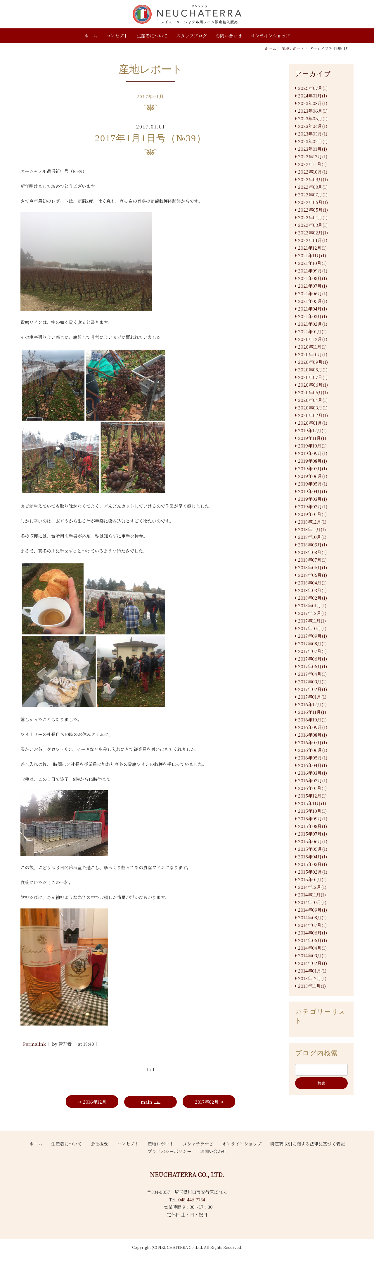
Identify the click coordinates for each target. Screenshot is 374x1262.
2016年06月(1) (312, 750)
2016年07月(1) (312, 742)
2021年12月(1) (312, 248)
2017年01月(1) (312, 697)
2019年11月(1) (312, 438)
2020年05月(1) (313, 392)
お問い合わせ (229, 35)
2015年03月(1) (312, 864)
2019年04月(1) (312, 491)
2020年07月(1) (313, 377)
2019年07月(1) (312, 468)
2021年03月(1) (312, 316)
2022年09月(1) (313, 179)
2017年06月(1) (312, 659)
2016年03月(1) (312, 773)
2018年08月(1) (312, 552)
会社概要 (99, 1144)
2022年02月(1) (313, 232)
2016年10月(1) (312, 719)
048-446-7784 (191, 1199)
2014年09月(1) (312, 910)
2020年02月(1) (313, 415)
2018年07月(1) (312, 560)
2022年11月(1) (312, 164)
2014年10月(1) (312, 902)
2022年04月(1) (313, 217)
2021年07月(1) (312, 286)
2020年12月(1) (312, 339)
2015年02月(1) (312, 872)
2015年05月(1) (312, 849)
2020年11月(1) (312, 347)
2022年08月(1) (313, 187)
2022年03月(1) (313, 225)
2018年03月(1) (312, 590)
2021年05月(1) (312, 301)
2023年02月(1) (313, 141)
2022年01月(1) (312, 240)
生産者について (152, 35)
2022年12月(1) (312, 156)
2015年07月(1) (312, 834)
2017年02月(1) (312, 689)
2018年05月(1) (312, 575)
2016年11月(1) (312, 712)
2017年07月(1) (312, 651)
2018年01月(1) (312, 605)
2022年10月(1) (312, 172)
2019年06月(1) (312, 476)
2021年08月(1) (312, 278)
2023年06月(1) (313, 111)
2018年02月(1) (312, 598)
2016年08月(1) (312, 735)
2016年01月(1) (312, 788)
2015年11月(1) (312, 803)
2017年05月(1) (312, 666)
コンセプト (117, 35)
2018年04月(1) (312, 582)
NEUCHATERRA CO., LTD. (187, 1174)
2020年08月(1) (313, 369)
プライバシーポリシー (169, 1151)
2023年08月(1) (312, 103)
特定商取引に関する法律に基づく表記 (307, 1144)
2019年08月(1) (312, 461)
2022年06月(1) (313, 202)
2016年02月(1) (312, 780)
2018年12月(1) (312, 522)
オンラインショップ (270, 35)
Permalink (34, 1044)
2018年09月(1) (312, 544)
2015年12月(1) (312, 796)
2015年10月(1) (312, 811)
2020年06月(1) (313, 385)
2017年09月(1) (312, 636)
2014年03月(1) (312, 955)
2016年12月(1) (312, 704)
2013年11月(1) (312, 986)
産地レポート (292, 48)
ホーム (90, 35)
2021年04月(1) (312, 309)
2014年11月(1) (312, 894)
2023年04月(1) (312, 126)
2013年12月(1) (312, 978)
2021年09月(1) (312, 271)
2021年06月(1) (312, 293)
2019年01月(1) (312, 514)
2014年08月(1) (312, 917)
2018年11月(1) (312, 529)
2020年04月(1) (313, 400)
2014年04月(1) (312, 948)
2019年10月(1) (312, 446)
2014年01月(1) (312, 971)
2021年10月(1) (312, 263)
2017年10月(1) (312, 628)
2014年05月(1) (312, 940)
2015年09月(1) (312, 818)
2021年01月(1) (312, 331)
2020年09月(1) (313, 362)
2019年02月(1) (312, 506)
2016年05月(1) (312, 758)
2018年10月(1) (312, 537)
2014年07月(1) (312, 925)
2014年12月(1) (312, 887)
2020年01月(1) (312, 423)
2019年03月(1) (312, 499)
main (146, 1102)
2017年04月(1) (312, 674)
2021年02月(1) (312, 324)
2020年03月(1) (313, 407)
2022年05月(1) (313, 210)
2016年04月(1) (312, 765)
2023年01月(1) (312, 149)
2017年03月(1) (312, 681)
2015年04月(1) (312, 856)
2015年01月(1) (312, 879)
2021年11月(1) (312, 255)
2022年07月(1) (313, 194)
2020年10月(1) (312, 354)
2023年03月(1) (312, 134)
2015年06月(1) (312, 841)
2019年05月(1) (312, 484)
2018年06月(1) (312, 567)
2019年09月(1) (312, 453)
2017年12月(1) (312, 613)
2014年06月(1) (312, 933)
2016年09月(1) (312, 727)
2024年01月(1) (312, 95)
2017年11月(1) (312, 621)
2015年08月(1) (312, 826)
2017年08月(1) (312, 643)
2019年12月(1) (312, 430)
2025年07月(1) (313, 88)
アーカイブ (313, 74)
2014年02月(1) (312, 963)
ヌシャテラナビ (198, 1144)
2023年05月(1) (313, 118)
